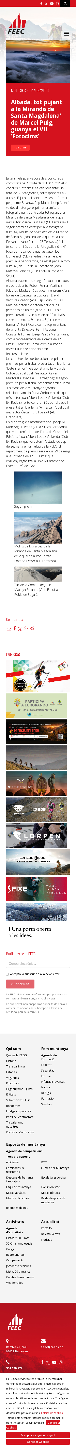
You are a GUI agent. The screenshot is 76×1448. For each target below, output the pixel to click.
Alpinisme (12, 1162)
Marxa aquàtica (16, 1193)
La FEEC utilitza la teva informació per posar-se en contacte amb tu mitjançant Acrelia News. (36, 996)
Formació (47, 1098)
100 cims (20, 147)
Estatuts (11, 1072)
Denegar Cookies (38, 1441)
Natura (45, 1087)
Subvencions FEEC (18, 1100)
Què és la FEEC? (16, 1055)
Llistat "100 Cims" (17, 1238)
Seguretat (47, 1070)
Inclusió (46, 1076)
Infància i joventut (53, 1082)
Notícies (18, 90)
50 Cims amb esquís (19, 1243)
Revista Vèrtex (50, 1234)
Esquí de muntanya (18, 1187)
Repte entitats (15, 1255)
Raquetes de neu (17, 1208)
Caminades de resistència (15, 1170)
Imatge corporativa (18, 1111)
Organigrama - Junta (19, 1089)
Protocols (12, 1083)
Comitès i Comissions (20, 1132)
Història (11, 1061)
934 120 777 (14, 1368)
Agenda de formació (49, 1057)
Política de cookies (52, 1413)
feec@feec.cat (52, 1347)
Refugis (46, 1093)
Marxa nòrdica (50, 1193)
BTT (44, 1162)
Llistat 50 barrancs (18, 1271)
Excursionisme (50, 1187)
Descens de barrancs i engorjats (20, 1179)
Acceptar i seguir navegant (38, 1435)
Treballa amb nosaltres (14, 1124)
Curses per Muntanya (55, 1168)
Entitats (11, 1094)
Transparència (15, 1066)
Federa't (46, 1065)
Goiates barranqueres (20, 1277)
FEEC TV (46, 1228)
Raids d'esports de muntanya (53, 1200)
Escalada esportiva (53, 1177)
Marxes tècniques (17, 1198)
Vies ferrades (14, 1283)
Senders (46, 1104)
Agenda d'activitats (14, 1230)
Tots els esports (18, 1156)
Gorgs (10, 1249)
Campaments (15, 1260)
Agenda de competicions (24, 1151)
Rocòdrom (13, 1106)
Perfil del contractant (19, 1117)
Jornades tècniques (18, 1266)
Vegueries (12, 1078)
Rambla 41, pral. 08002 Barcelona (17, 1349)
